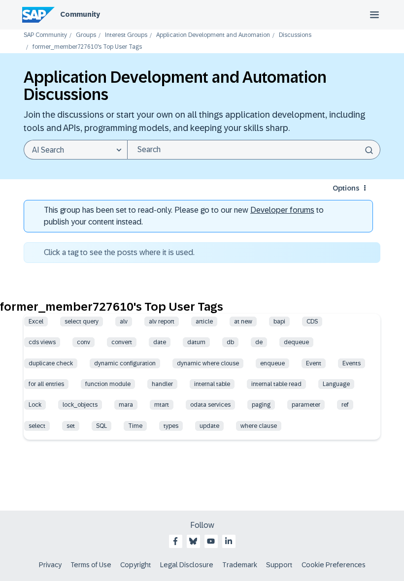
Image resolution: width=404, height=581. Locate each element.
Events (351, 363)
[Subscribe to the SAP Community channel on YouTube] (211, 541)
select (37, 425)
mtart (161, 404)
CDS (312, 321)
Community (80, 14)
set (71, 425)
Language (336, 384)
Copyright (135, 565)
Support (279, 565)
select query (82, 321)
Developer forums (282, 210)
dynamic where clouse (208, 363)
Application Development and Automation (213, 35)
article (204, 321)
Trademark (239, 565)
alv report (161, 321)
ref (345, 404)
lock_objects (80, 404)
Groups (86, 35)
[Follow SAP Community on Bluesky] (193, 541)
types (171, 425)
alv (124, 321)
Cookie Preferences (334, 565)
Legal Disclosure (186, 565)
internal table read (276, 384)
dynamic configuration (125, 363)
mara (126, 404)
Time (135, 425)
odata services (210, 404)
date (159, 342)
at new (243, 321)
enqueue (272, 363)
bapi (279, 321)
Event (313, 363)
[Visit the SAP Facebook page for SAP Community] (175, 541)
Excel (36, 321)
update (209, 425)
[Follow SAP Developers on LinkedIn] (229, 541)
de (259, 342)
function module (108, 384)
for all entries (46, 384)
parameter (306, 404)
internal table (212, 384)
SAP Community (45, 35)
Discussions (295, 35)
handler (162, 384)
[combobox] (253, 150)
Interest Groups (126, 35)
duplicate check (51, 363)
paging (261, 404)
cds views (42, 342)
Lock (35, 404)
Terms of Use (90, 565)
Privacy (50, 565)
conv (83, 342)
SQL (101, 425)
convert (121, 342)
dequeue (296, 342)
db (230, 342)
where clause (258, 425)
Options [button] (346, 188)
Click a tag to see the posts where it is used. (119, 252)
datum (196, 342)
